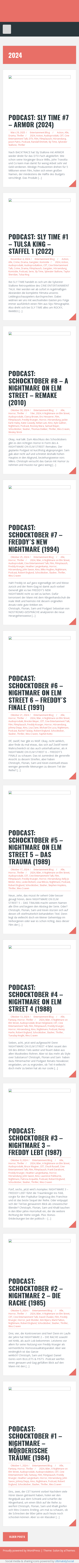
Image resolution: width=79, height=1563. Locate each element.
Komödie (44, 262)
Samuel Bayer (52, 426)
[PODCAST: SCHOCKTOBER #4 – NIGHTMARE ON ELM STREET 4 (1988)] (39, 962)
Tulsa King (24, 274)
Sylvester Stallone (53, 271)
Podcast (26, 141)
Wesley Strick (15, 432)
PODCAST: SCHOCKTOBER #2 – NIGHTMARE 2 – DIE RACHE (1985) (35, 1291)
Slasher (26, 429)
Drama (12, 135)
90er (38, 560)
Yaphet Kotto (46, 733)
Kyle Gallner (60, 422)
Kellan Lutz (41, 422)
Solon (56, 1550)
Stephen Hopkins (57, 885)
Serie (31, 271)
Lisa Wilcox (42, 881)
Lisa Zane (34, 727)
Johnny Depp (15, 727)
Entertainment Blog (40, 132)
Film (36, 138)
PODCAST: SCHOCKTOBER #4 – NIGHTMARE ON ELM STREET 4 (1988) (35, 998)
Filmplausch (46, 138)
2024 (32, 135)
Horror (12, 413)
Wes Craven (63, 429)
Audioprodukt (51, 135)
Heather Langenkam (28, 1478)
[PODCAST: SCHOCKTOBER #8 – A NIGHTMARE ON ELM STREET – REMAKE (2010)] (39, 348)
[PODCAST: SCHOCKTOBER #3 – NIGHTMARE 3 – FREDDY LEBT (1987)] (39, 1105)
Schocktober (14, 429)
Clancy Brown (31, 416)
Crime (16, 262)
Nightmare (13, 426)
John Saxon (28, 569)
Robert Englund (26, 572)
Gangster (34, 262)
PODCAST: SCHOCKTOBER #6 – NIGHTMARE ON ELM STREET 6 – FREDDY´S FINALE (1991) (37, 692)
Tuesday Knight (16, 1035)
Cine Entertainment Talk (36, 563)
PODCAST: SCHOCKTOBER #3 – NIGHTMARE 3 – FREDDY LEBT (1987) (35, 1141)
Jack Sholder (32, 1320)
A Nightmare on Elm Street (55, 413)
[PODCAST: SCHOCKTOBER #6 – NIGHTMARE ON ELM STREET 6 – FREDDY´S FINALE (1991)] (39, 653)
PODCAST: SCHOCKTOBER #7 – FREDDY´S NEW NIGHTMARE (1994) (35, 538)
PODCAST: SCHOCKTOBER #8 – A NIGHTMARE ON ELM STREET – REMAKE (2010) (38, 387)
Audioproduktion (33, 265)
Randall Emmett (39, 141)
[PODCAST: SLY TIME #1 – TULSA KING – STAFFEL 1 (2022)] (39, 213)
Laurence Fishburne (51, 1176)
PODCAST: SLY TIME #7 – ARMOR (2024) (38, 120)
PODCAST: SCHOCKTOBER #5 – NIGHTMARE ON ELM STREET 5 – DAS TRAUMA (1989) (35, 847)
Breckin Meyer (31, 721)
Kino (50, 422)
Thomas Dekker (39, 429)
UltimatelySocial (64, 1561)
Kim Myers (45, 1320)
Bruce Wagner (31, 1166)
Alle (67, 132)
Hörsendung (59, 138)
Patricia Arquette (29, 1179)
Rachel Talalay (25, 730)
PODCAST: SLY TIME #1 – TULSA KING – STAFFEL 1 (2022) (38, 244)
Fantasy (12, 1019)
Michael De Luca (48, 727)
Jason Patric (14, 141)
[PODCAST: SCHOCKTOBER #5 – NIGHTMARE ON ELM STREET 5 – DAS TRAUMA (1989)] (39, 807)
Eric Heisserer (47, 416)
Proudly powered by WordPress (21, 1550)
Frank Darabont (56, 1169)
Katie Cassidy (28, 422)
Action (60, 132)
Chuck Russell (52, 1166)
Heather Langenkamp (37, 566)
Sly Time (53, 141)
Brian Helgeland (44, 1022)
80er (38, 872)
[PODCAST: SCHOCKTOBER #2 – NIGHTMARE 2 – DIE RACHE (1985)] (39, 1256)
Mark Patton (58, 1320)
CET (62, 135)
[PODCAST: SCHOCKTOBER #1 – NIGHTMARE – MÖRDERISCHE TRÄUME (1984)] (39, 1403)
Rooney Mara (37, 426)
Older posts (16, 1537)
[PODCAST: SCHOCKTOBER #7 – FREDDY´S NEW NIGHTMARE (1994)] (39, 502)
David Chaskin (46, 1316)
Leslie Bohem (29, 881)
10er (32, 413)
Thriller (20, 135)
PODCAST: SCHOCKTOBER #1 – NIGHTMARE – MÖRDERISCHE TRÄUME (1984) (35, 1443)
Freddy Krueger (30, 419)
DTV (31, 138)
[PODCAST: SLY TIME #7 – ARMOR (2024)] (39, 92)
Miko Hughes (47, 569)
